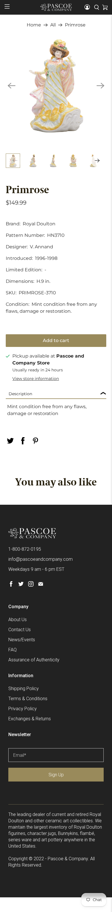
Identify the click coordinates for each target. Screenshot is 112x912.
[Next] (100, 85)
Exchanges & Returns (29, 718)
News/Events (21, 639)
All (53, 25)
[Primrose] (56, 85)
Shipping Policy (23, 688)
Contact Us (19, 629)
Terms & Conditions (27, 698)
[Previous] (11, 85)
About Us (17, 619)
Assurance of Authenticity (33, 660)
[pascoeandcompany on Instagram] (31, 585)
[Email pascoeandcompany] (40, 585)
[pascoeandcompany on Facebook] (11, 585)
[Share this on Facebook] (23, 440)
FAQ (12, 649)
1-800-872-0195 (24, 549)
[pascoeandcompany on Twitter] (21, 585)
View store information (35, 378)
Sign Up (56, 774)
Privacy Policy (22, 708)
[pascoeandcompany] (56, 7)
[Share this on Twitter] (10, 440)
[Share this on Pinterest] (35, 440)
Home (34, 25)
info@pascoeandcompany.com (40, 559)
